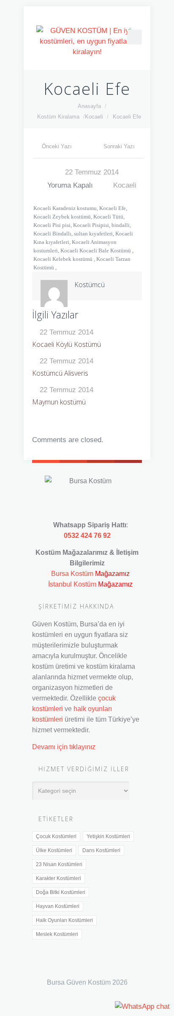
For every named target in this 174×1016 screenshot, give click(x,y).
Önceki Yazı (57, 146)
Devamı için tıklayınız (63, 746)
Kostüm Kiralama (58, 117)
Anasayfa (89, 106)
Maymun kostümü (59, 402)
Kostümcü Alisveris (60, 373)
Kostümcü (89, 284)
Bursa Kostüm (72, 573)
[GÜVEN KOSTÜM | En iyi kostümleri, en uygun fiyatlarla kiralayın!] (87, 41)
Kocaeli (94, 117)
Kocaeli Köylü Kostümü (66, 344)
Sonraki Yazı (119, 146)
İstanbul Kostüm (72, 584)
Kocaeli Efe (127, 117)
